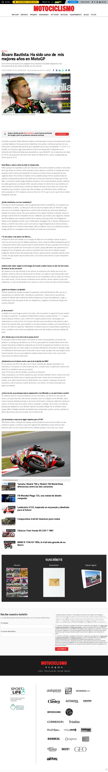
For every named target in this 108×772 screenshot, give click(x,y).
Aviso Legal (66, 621)
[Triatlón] (74, 722)
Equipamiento (76, 14)
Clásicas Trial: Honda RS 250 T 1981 (35, 530)
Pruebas (33, 14)
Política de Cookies (91, 621)
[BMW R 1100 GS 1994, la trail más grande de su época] (8, 545)
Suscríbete (73, 2)
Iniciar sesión (85, 2)
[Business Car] (83, 691)
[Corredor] (55, 722)
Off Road (55, 14)
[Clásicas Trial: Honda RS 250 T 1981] (8, 533)
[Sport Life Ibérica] (18, 691)
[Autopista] (54, 691)
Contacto (40, 671)
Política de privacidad (50, 671)
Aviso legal (60, 671)
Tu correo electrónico (8, 631)
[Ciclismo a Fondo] (86, 730)
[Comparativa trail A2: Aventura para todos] (8, 522)
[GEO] (81, 749)
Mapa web (67, 671)
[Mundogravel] (52, 758)
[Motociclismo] (54, 8)
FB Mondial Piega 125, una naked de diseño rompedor (39, 497)
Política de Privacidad (77, 621)
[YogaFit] (70, 730)
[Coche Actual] (68, 691)
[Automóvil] (72, 701)
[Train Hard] (86, 739)
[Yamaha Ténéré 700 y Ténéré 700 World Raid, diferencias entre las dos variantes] (8, 487)
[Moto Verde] (87, 701)
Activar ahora (61, 134)
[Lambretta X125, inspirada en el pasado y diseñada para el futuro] (8, 510)
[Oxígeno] (71, 739)
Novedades (44, 14)
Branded (12, 484)
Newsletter (46, 2)
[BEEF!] (65, 749)
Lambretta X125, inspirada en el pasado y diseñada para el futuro (43, 508)
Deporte (24, 14)
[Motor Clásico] (54, 701)
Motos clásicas (10, 542)
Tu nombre (4, 623)
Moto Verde (11, 530)
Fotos (93, 14)
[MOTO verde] (58, 2)
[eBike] (52, 749)
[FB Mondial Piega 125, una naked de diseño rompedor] (8, 498)
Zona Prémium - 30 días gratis (27, 2)
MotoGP (15, 14)
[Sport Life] (69, 712)
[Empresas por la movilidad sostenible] (17, 707)
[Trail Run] (53, 730)
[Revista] (17, 582)
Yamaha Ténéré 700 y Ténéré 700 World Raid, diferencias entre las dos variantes (40, 485)
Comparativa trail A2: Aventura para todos (38, 519)
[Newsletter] (54, 582)
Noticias (64, 14)
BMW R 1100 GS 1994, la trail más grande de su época (41, 543)
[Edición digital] (91, 579)
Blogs (86, 14)
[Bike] (54, 739)
